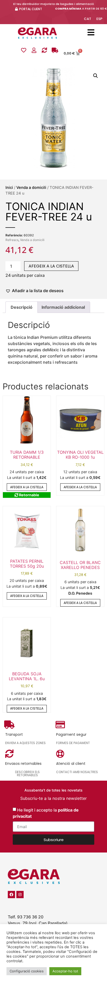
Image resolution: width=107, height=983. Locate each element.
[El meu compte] (34, 50)
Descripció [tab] (21, 307)
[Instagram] (20, 894)
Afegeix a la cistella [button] (26, 487)
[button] (95, 75)
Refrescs (11, 240)
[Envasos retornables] (44, 50)
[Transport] (54, 50)
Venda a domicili (31, 187)
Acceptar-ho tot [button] (65, 971)
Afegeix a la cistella (51, 266)
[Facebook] (11, 894)
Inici (9, 187)
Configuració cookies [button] (27, 971)
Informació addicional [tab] (63, 307)
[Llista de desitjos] (23, 50)
